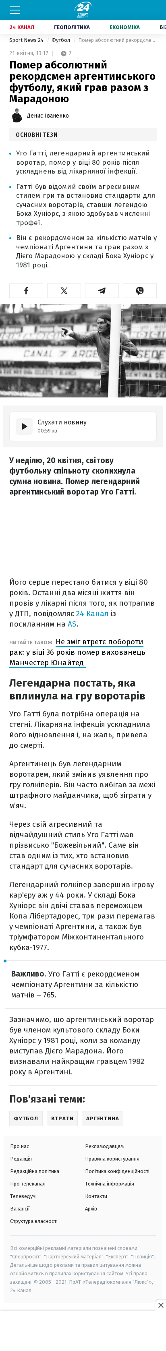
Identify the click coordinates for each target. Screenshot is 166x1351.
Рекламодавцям (104, 1146)
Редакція (21, 1159)
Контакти (96, 1196)
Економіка (125, 27)
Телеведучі (23, 1196)
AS (72, 624)
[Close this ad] (160, 1305)
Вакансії (20, 1209)
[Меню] (15, 10)
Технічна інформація (109, 1184)
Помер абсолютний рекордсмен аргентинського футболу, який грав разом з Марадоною (117, 40)
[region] (83, 1331)
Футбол (61, 40)
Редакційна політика (34, 1171)
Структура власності (34, 1221)
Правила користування (112, 1159)
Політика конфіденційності (117, 1171)
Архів (91, 1209)
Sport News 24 (27, 40)
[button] (26, 290)
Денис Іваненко (48, 115)
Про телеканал (28, 1184)
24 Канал (22, 27)
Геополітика (72, 27)
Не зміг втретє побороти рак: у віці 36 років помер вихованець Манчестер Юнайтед (77, 652)
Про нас (19, 1146)
